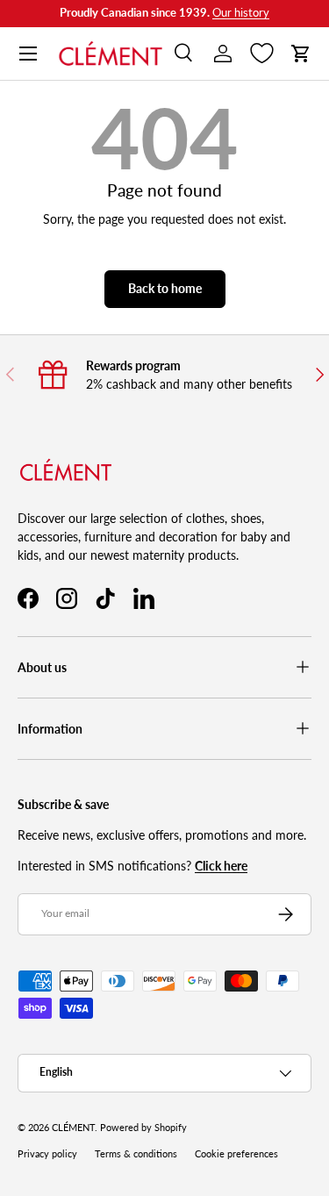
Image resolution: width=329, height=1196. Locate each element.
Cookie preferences (236, 1154)
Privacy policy (47, 1154)
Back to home (165, 288)
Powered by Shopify (143, 1127)
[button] (301, 53)
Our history (240, 12)
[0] (262, 53)
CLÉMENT (73, 1127)
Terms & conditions (136, 1154)
